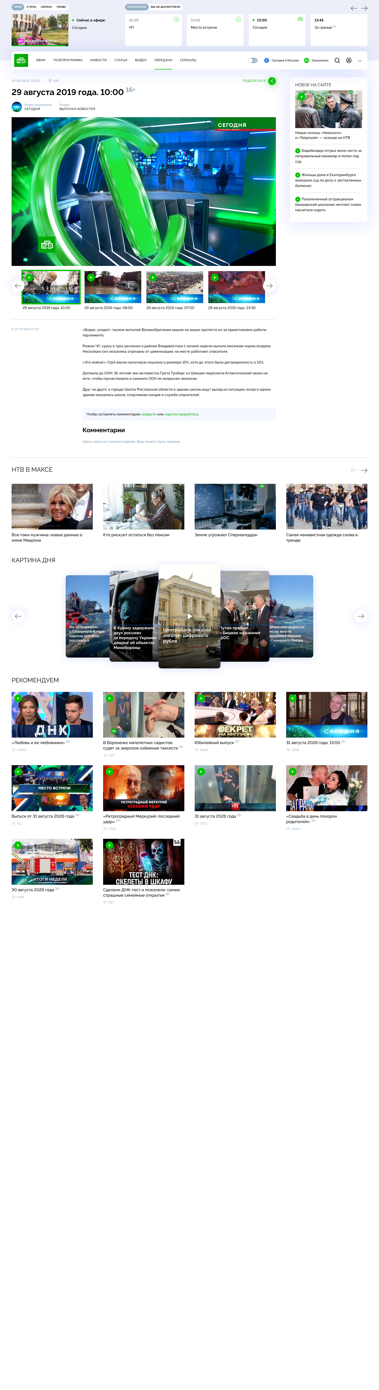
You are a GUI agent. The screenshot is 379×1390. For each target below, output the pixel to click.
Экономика (320, 60)
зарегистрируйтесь (182, 414)
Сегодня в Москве (285, 60)
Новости (98, 60)
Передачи (163, 60)
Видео (141, 60)
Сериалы (188, 60)
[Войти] (348, 60)
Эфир (40, 60)
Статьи (120, 60)
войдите (149, 414)
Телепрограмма (68, 60)
